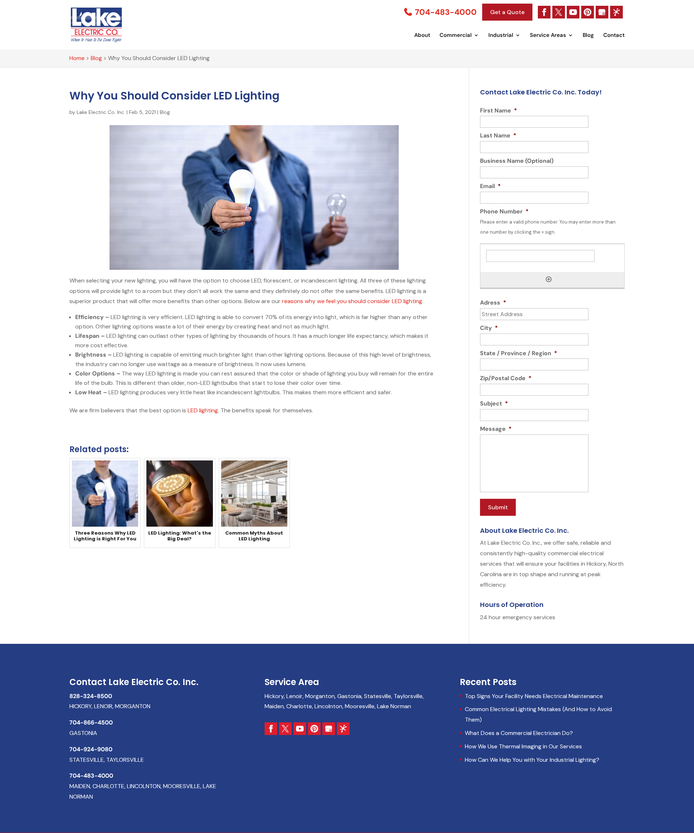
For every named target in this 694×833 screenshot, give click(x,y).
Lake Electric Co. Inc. (101, 112)
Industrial (500, 36)
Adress (493, 302)
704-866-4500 (91, 722)
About (422, 36)
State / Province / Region (518, 353)
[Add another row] (549, 279)
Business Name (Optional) (516, 161)
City (489, 328)
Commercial (456, 36)
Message (495, 429)
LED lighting (203, 410)
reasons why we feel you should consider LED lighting (352, 301)
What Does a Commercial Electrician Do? (519, 733)
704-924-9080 (90, 749)
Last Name (498, 135)
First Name (498, 110)
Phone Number (504, 211)
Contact (614, 36)
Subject (494, 403)
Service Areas (548, 36)
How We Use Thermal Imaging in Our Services (523, 746)
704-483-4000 (445, 12)
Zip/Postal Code (505, 378)
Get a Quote (507, 12)
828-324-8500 (90, 696)
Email (490, 186)
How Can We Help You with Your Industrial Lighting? (532, 760)
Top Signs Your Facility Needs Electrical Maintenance (534, 696)
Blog (588, 36)
